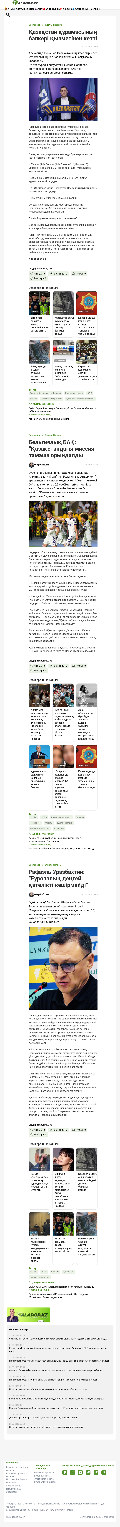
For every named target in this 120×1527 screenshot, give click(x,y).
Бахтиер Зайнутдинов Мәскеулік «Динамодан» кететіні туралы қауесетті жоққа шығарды (56, 1398)
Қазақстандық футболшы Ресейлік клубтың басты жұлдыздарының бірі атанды (55, 839)
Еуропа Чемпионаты (45, 1482)
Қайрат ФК (35, 823)
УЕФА (44, 817)
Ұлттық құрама (25, 8)
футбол (33, 399)
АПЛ (40, 8)
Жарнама (109, 1517)
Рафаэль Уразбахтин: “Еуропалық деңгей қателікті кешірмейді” (62, 848)
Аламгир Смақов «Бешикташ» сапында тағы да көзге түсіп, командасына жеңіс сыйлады (55, 1370)
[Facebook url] (65, 1472)
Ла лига (67, 8)
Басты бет (34, 25)
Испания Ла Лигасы (16, 1479)
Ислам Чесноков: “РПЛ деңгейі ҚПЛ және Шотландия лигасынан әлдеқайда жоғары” (53, 1379)
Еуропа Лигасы (42, 1475)
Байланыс (97, 1517)
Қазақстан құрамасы (52, 399)
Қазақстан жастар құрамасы (80, 399)
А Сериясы (81, 8)
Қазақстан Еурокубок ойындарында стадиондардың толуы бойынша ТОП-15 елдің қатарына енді (58, 1350)
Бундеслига (53, 8)
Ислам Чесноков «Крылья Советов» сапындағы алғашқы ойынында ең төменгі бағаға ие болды (59, 1361)
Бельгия (80, 817)
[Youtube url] (80, 1472)
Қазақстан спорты (74, 393)
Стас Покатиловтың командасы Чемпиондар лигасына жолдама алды (46, 1427)
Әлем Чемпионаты (44, 1478)
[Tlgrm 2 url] (103, 1472)
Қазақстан (59, 828)
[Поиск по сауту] (8, 14)
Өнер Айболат (41, 464)
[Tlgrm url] (96, 1472)
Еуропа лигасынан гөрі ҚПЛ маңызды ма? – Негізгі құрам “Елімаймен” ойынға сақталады (58, 1296)
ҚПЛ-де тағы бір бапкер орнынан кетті (49, 419)
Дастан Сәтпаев (64, 823)
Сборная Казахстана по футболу (45, 393)
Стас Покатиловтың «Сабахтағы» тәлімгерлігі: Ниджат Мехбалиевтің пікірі (48, 1389)
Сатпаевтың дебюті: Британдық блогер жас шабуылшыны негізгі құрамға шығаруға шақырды (58, 1338)
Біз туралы (85, 1517)
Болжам (95, 8)
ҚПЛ (10, 8)
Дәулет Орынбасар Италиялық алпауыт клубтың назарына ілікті (43, 1417)
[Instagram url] (72, 1472)
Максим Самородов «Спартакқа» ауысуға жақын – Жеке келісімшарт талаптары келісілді (56, 1408)
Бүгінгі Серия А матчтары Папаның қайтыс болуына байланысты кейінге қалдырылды (62, 410)
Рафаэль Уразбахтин (40, 828)
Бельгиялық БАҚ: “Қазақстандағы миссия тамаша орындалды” (62, 1287)
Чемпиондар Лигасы (45, 1472)
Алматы (48, 823)
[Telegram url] (88, 1472)
